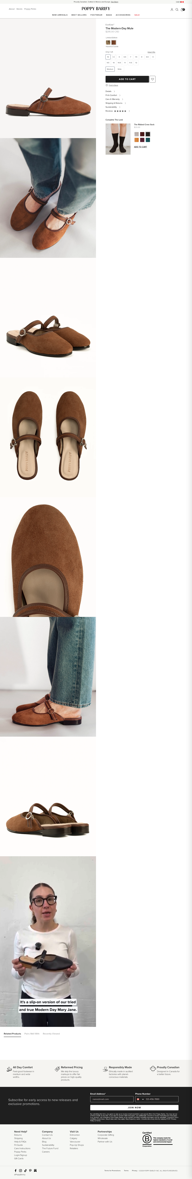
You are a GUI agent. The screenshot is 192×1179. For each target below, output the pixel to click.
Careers (46, 1151)
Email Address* (98, 1093)
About (12, 9)
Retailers (74, 1148)
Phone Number (143, 1093)
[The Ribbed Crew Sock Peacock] (147, 139)
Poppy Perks (30, 9)
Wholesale (103, 1138)
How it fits (151, 52)
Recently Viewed (51, 1033)
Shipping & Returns (114, 103)
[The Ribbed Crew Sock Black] (147, 134)
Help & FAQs (20, 1141)
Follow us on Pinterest (30, 1170)
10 (114, 63)
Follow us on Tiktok (25, 1170)
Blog (44, 1141)
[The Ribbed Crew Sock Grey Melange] (136, 134)
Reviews (110, 111)
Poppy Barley (96, 8)
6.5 (125, 57)
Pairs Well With (31, 1033)
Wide (120, 69)
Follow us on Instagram (20, 1170)
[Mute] (10, 860)
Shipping (18, 1138)
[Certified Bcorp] (153, 1139)
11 (125, 63)
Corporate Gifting (106, 1135)
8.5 (147, 57)
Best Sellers (79, 15)
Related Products (12, 1033)
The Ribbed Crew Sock (144, 125)
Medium (110, 69)
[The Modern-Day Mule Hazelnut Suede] (113, 42)
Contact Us (47, 1135)
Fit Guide (18, 1145)
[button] (120, 111)
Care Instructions (22, 1148)
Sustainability (111, 107)
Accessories (123, 15)
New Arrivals (60, 15)
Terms (98, 1121)
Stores (19, 9)
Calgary (73, 1138)
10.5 (119, 63)
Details (108, 91)
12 (136, 63)
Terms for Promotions (112, 1171)
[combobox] (139, 1099)
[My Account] (172, 9)
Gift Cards (18, 1158)
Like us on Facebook (15, 1170)
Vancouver (75, 1141)
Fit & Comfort (111, 95)
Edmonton (75, 1135)
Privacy (134, 1171)
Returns (18, 1135)
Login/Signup (20, 1155)
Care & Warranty (113, 99)
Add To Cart (127, 79)
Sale (137, 15)
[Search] (177, 9)
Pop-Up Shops (77, 1145)
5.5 (113, 57)
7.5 (136, 57)
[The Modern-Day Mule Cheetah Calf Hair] (108, 42)
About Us (46, 1138)
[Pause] (3, 860)
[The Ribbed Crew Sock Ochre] (136, 139)
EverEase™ (110, 25)
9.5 (108, 63)
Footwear (96, 15)
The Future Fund (50, 1148)
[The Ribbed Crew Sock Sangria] (142, 134)
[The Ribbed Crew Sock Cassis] (142, 139)
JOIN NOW (134, 1107)
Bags (109, 15)
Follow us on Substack (35, 1170)
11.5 (130, 63)
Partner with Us (105, 1141)
